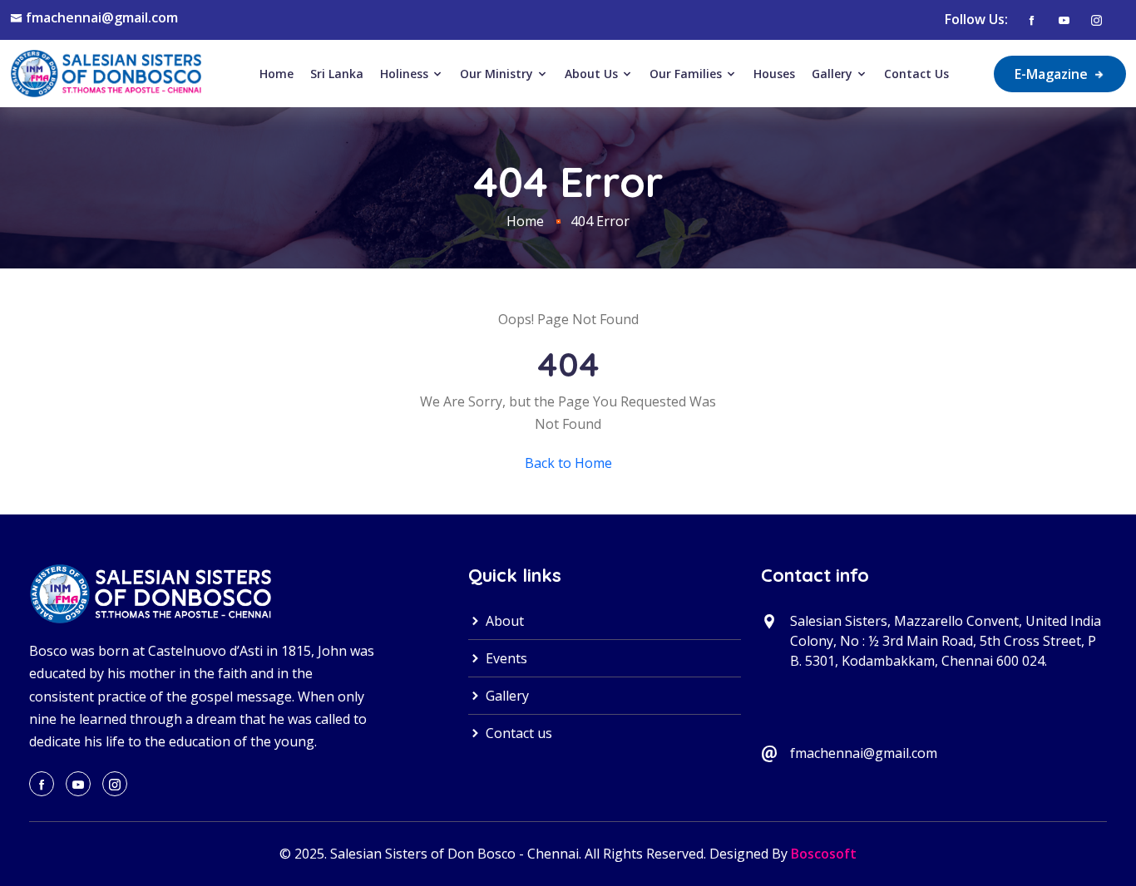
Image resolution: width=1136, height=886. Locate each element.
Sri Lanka (336, 73)
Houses (774, 73)
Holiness (406, 73)
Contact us (517, 733)
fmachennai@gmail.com (102, 17)
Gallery (834, 73)
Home (276, 73)
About (503, 621)
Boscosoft (824, 853)
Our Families (687, 73)
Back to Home (568, 463)
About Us (593, 73)
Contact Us (916, 73)
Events (504, 658)
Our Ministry (498, 73)
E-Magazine (1053, 74)
